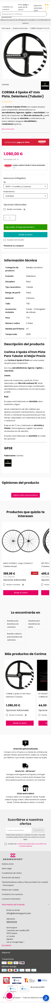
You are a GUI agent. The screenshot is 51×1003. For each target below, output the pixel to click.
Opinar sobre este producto (25, 495)
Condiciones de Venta (12, 873)
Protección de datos (11, 877)
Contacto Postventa (11, 899)
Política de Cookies (10, 889)
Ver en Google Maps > (16, 942)
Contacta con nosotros (12, 894)
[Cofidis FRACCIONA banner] (25, 142)
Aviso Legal (7, 868)
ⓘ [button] (18, 159)
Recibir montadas (14, 209)
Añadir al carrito (25, 234)
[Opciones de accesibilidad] (46, 998)
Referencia (9, 178)
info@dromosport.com (19, 913)
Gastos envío (8, 864)
